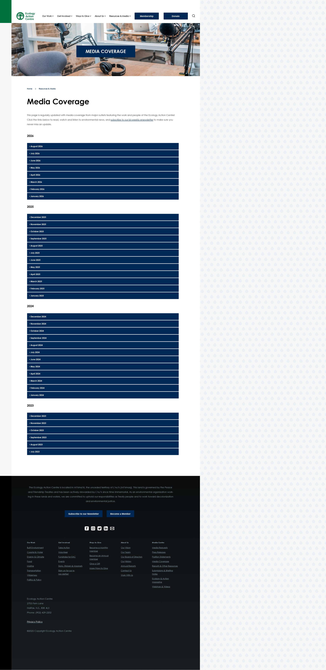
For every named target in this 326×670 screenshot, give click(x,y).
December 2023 (38, 416)
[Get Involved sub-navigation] (73, 16)
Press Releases (159, 552)
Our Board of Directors (131, 557)
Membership (146, 16)
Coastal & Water (35, 552)
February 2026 (37, 189)
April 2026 (35, 175)
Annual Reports (128, 566)
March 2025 (36, 281)
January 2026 (37, 196)
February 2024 (37, 388)
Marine (30, 566)
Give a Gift (95, 563)
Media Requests (160, 547)
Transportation (34, 570)
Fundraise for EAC (67, 557)
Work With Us (127, 575)
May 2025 (35, 267)
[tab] (103, 146)
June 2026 (35, 160)
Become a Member (120, 514)
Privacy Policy (35, 621)
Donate (176, 16)
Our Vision (126, 547)
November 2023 (38, 423)
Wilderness (32, 575)
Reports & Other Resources (165, 566)
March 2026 (36, 182)
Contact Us (126, 570)
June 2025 (35, 260)
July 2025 (35, 253)
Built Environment (35, 547)
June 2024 (35, 359)
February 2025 (37, 288)
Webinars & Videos (161, 586)
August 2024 (37, 345)
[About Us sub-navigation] (106, 16)
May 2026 (35, 167)
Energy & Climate (35, 557)
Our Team (126, 552)
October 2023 (37, 430)
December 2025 (38, 217)
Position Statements (161, 557)
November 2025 (38, 224)
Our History (126, 561)
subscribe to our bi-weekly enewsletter (132, 119)
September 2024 (38, 338)
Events (61, 561)
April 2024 (35, 373)
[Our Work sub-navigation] (54, 16)
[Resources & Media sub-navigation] (131, 16)
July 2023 (35, 451)
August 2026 (37, 146)
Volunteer (63, 552)
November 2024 (38, 323)
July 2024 (35, 352)
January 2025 (37, 295)
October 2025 (37, 231)
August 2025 (37, 245)
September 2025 (38, 238)
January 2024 (37, 395)
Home (29, 89)
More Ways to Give (99, 568)
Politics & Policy (34, 579)
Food (29, 561)
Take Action (64, 547)
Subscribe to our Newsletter (83, 514)
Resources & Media (47, 89)
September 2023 (38, 437)
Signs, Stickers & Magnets (70, 566)
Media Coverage (160, 561)
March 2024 (36, 381)
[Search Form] (193, 16)
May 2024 (35, 366)
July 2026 (35, 153)
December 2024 (38, 316)
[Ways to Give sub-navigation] (92, 16)
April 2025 (35, 274)
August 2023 (37, 444)
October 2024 (37, 331)
